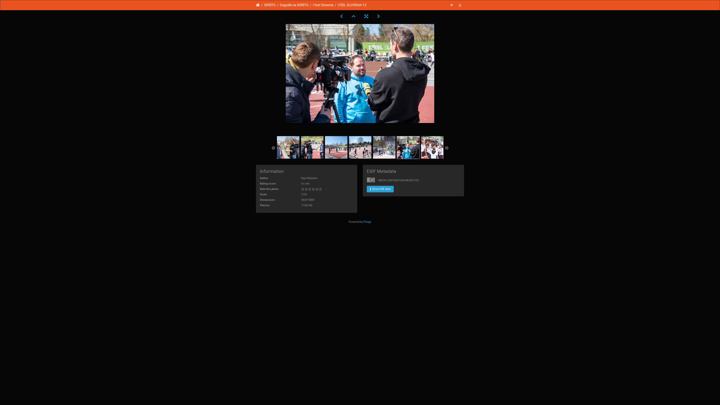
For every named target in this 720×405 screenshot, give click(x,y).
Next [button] (447, 148)
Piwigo (367, 221)
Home (258, 5)
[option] (288, 147)
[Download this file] (460, 5)
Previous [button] (273, 148)
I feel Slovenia (323, 5)
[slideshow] (452, 5)
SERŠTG (270, 5)
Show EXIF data (381, 189)
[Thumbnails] (353, 16)
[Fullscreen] (366, 16)
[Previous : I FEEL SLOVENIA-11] (341, 16)
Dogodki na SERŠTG (294, 5)
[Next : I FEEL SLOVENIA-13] (378, 16)
